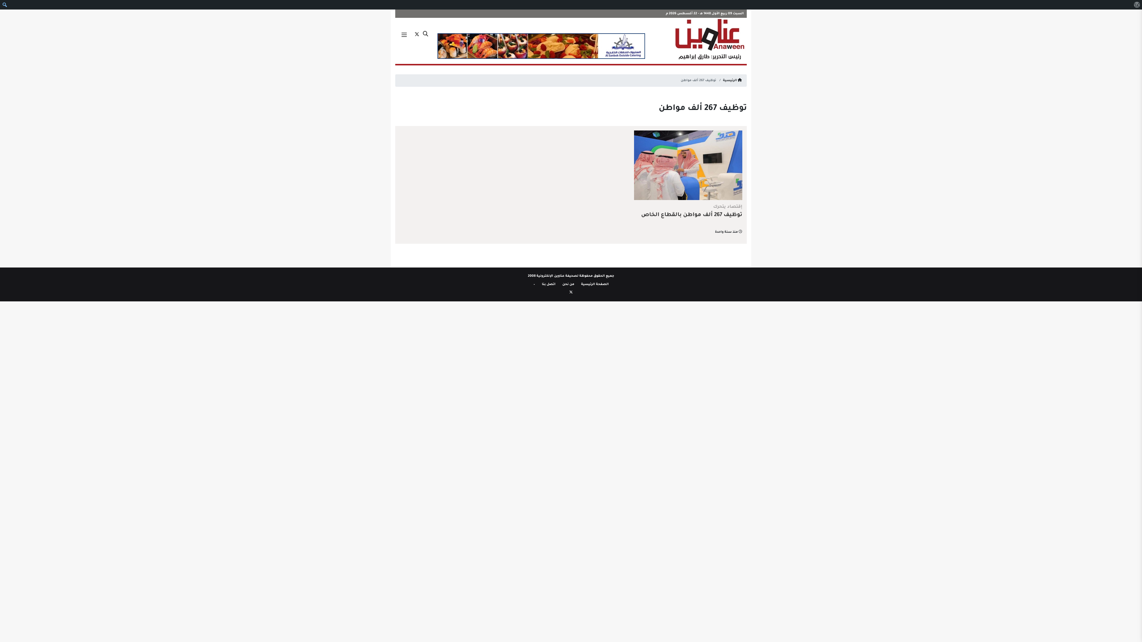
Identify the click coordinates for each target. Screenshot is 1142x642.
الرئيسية (730, 80)
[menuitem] (1137, 5)
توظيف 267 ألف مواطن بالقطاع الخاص (691, 215)
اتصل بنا (549, 284)
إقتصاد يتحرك (727, 207)
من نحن (568, 284)
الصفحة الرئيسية (595, 284)
